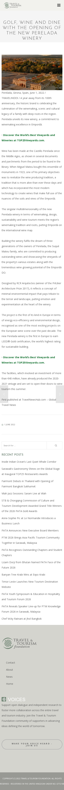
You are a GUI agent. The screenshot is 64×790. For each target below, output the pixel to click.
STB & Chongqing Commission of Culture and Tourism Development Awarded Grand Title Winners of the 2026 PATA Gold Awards (32, 506)
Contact (10, 662)
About (9, 669)
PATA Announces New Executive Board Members (30, 530)
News (9, 676)
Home (9, 683)
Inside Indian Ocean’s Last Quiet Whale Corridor (29, 461)
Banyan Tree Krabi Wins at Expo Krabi (23, 574)
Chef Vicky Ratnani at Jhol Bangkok (22, 618)
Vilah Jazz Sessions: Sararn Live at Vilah (24, 493)
